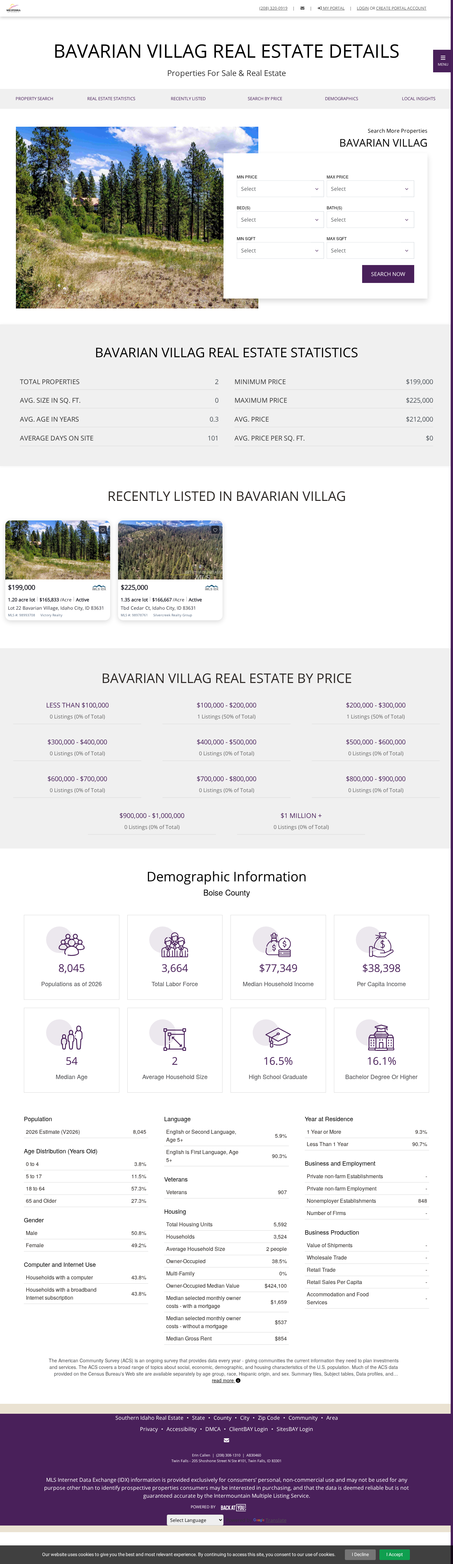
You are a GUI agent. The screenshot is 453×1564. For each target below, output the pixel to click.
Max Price (338, 176)
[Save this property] (103, 530)
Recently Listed (188, 99)
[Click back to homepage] (11, 7)
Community (303, 1417)
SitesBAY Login (295, 1429)
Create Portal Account (401, 8)
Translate (276, 1520)
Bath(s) (334, 207)
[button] (443, 61)
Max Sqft (337, 238)
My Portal (333, 8)
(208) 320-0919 (273, 8)
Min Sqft (246, 238)
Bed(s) (243, 207)
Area (332, 1417)
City (244, 1417)
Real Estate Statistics (111, 99)
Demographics (341, 99)
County (222, 1417)
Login (363, 8)
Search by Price (265, 99)
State (198, 1417)
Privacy (149, 1429)
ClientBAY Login (248, 1429)
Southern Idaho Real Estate (149, 1417)
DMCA (213, 1429)
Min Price (247, 176)
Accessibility (181, 1429)
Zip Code (269, 1417)
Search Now (388, 274)
